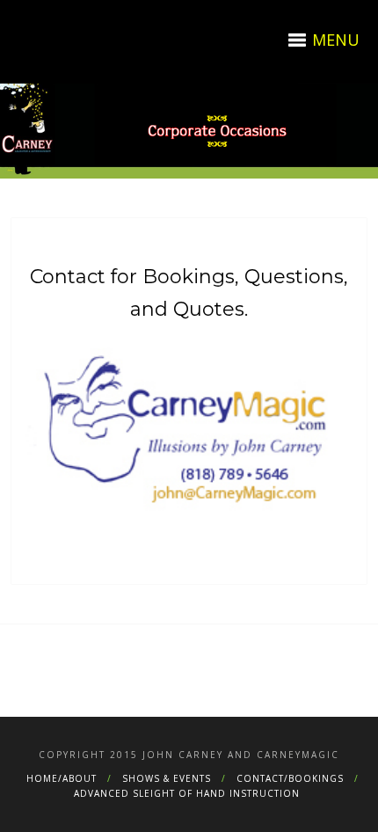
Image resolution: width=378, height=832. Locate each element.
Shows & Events (166, 778)
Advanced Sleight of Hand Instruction (187, 793)
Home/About (61, 778)
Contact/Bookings (290, 778)
